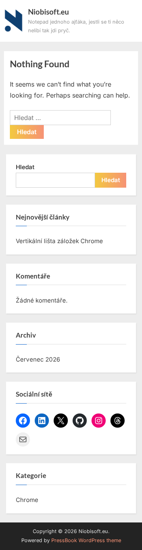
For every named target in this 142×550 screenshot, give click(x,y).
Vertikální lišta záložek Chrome (59, 241)
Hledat (25, 167)
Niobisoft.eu (48, 11)
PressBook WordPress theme (86, 540)
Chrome (27, 500)
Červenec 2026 (38, 359)
